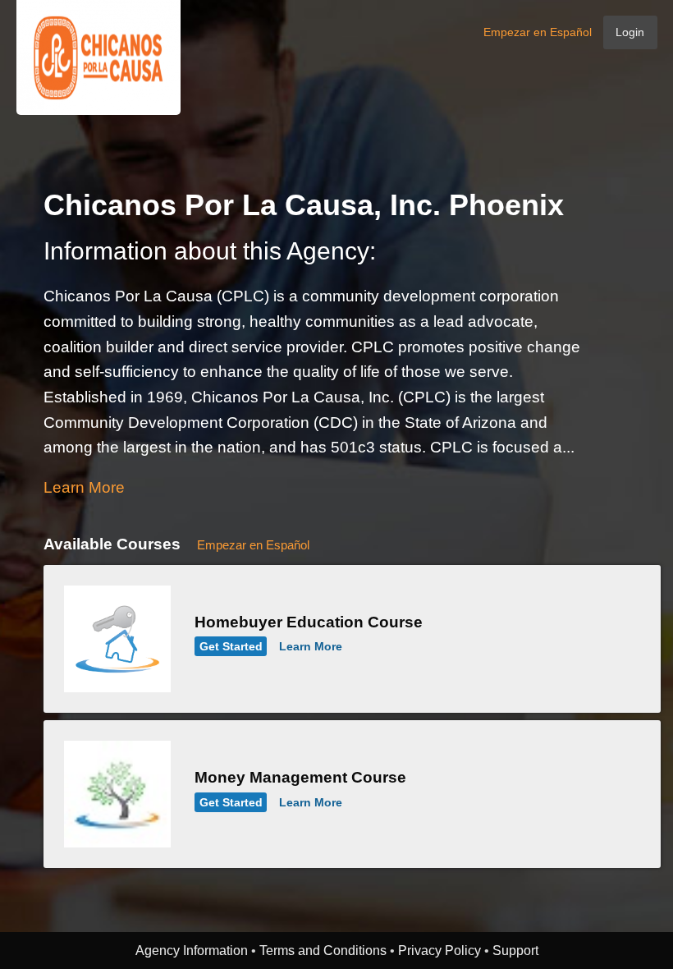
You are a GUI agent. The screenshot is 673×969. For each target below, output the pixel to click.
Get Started (231, 646)
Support (515, 950)
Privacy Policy (439, 950)
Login (630, 32)
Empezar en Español (537, 32)
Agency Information (191, 950)
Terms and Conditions (323, 950)
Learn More (84, 487)
